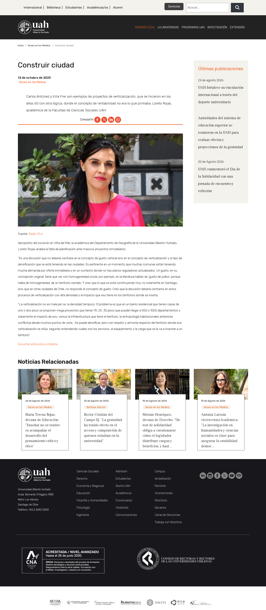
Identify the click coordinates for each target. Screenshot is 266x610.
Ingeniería (83, 515)
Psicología (83, 507)
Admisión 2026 (145, 27)
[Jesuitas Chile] (131, 602)
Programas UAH (193, 27)
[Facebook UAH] (217, 475)
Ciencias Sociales (88, 471)
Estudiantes (74, 7)
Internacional (33, 7)
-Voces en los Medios (32, 82)
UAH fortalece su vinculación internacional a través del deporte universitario (220, 94)
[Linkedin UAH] (203, 475)
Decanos (160, 507)
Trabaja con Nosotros (168, 522)
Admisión (121, 471)
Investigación (217, 27)
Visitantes (122, 507)
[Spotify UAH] (239, 475)
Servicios (174, 6)
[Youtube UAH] (232, 475)
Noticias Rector (95, 407)
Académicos (124, 493)
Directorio (161, 500)
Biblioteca (53, 7)
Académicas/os (97, 7)
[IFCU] (177, 602)
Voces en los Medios (39, 45)
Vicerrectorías (164, 493)
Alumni (118, 7)
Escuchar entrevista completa (38, 344)
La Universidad (168, 27)
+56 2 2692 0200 (38, 509)
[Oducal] (201, 602)
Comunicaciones (126, 515)
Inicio (21, 45)
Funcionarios (124, 500)
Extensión (237, 27)
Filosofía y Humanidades (92, 500)
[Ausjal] (55, 602)
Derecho (82, 478)
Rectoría (160, 486)
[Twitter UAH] (225, 475)
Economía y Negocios (90, 486)
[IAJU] (77, 602)
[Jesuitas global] (156, 602)
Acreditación (163, 478)
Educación (83, 493)
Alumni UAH (123, 486)
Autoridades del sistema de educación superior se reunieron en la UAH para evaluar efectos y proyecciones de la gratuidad (220, 132)
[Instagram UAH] (210, 475)
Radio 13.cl (36, 234)
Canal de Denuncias (167, 515)
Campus (160, 471)
